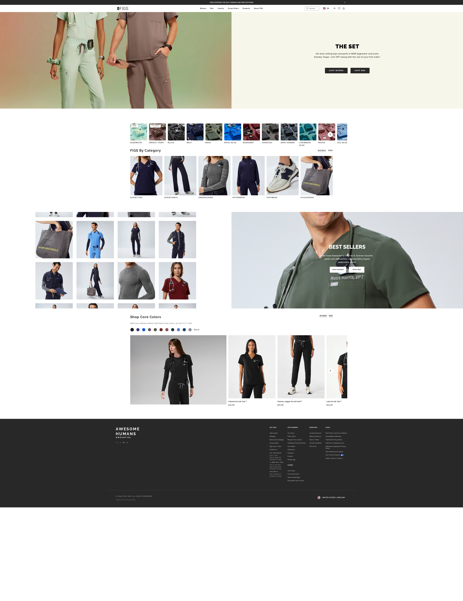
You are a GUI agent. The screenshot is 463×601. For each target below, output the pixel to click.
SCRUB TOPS (136, 197)
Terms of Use (120, 500)
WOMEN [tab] (322, 150)
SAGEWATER (136, 143)
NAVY (189, 143)
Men (212, 8)
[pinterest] (127, 443)
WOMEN (323, 316)
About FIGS (258, 8)
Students (246, 8)
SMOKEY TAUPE (156, 143)
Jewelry (221, 8)
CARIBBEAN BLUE (305, 144)
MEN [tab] (330, 150)
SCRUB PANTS (171, 197)
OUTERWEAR (238, 197)
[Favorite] (339, 8)
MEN (331, 316)
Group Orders (233, 8)
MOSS (208, 143)
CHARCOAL (267, 143)
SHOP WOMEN (336, 70)
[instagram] (117, 443)
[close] (345, 2)
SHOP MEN (360, 70)
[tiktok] (120, 443)
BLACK (171, 143)
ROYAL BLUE (230, 143)
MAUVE (321, 143)
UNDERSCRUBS (205, 197)
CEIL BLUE (342, 143)
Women (203, 8)
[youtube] (124, 443)
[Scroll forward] (330, 134)
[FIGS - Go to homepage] (123, 8)
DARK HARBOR (288, 143)
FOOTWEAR (272, 197)
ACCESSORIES (307, 197)
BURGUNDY (248, 143)
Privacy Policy (131, 500)
